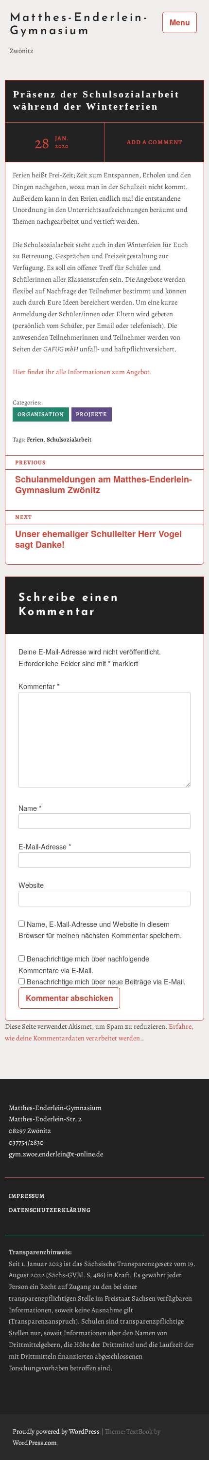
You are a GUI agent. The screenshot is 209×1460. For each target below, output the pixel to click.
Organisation (40, 414)
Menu (180, 22)
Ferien (35, 439)
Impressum (27, 1196)
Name (30, 808)
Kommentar (39, 686)
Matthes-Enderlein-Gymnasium (79, 24)
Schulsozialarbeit (69, 439)
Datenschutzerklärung (50, 1210)
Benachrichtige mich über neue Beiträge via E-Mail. (106, 981)
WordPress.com (35, 1442)
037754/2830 (26, 1142)
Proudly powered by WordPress (56, 1431)
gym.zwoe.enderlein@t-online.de (56, 1154)
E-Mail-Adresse (44, 846)
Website (31, 885)
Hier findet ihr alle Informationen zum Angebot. (82, 372)
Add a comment (154, 142)
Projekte (91, 414)
